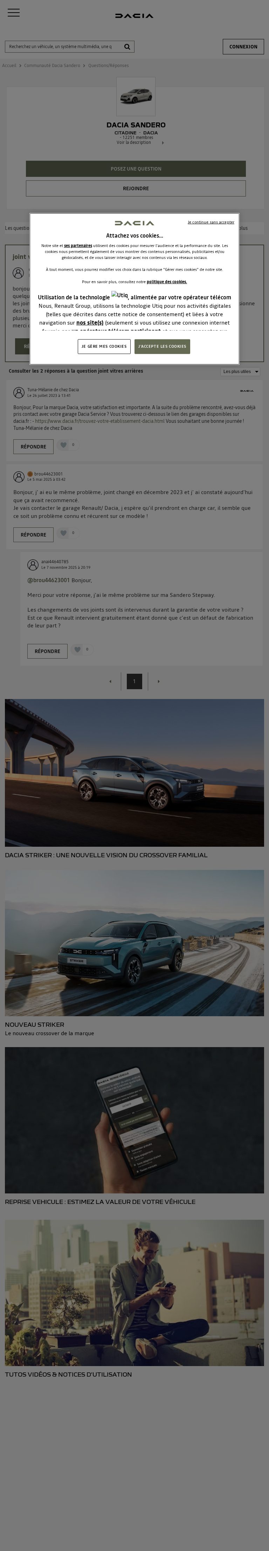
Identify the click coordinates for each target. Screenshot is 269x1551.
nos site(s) (90, 322)
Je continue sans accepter (211, 222)
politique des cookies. (167, 281)
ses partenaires (78, 245)
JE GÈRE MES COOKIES (104, 346)
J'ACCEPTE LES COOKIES (162, 346)
